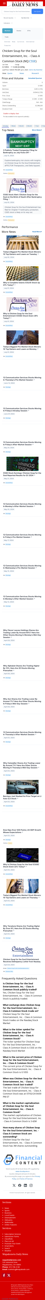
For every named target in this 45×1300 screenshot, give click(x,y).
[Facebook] (19, 1185)
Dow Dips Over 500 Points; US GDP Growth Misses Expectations (22, 831)
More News (36, 130)
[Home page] (25, 4)
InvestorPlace (9, 169)
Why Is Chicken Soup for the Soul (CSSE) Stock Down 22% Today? (21, 865)
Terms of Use (14, 1288)
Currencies (20, 42)
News (13, 42)
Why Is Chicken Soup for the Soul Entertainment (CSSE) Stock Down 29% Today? (20, 315)
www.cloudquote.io (23, 1171)
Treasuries (7, 45)
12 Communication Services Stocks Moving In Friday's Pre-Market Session (22, 536)
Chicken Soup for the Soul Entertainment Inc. (18, 968)
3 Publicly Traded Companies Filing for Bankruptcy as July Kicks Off (20, 151)
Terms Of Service (26, 1179)
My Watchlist (25, 18)
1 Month (21, 126)
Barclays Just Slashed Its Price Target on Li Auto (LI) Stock (22, 797)
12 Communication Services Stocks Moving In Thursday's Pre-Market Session (22, 378)
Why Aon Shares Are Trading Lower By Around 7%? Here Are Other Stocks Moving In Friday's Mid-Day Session (22, 701)
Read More (36, 232)
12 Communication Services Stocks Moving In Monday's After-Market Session (22, 505)
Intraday (5, 126)
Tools (6, 37)
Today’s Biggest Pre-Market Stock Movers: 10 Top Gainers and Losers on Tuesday (22, 253)
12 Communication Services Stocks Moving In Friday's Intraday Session (22, 409)
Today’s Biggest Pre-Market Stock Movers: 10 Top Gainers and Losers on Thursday (22, 896)
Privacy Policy (22, 1288)
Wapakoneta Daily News (26, 1285)
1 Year (37, 126)
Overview (7, 42)
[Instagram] (31, 1185)
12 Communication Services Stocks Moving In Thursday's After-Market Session (22, 733)
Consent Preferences (10, 1299)
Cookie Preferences (25, 1290)
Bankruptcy (11, 173)
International (30, 42)
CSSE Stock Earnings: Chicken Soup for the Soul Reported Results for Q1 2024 (22, 474)
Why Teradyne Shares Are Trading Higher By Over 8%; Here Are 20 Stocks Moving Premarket (21, 928)
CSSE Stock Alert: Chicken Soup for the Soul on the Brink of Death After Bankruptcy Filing (22, 196)
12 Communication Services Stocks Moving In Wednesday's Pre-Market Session (22, 567)
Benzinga (8, 387)
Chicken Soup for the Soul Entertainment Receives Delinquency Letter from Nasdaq (21, 960)
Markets (7, 31)
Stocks (19, 31)
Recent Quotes (8, 18)
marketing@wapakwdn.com (19, 1269)
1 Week (13, 126)
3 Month (29, 126)
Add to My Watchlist (35, 70)
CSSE (32, 61)
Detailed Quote (34, 78)
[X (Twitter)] (14, 1185)
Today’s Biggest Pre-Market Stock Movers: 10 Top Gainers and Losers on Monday (22, 348)
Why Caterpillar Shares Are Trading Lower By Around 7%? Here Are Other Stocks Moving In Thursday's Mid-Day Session (21, 765)
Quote (9, 73)
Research (35, 73)
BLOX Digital (21, 1294)
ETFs (28, 31)
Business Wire (9, 971)
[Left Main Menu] (4, 3)
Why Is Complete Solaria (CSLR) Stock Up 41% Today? (21, 283)
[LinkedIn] (25, 1185)
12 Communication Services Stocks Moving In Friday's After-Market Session (22, 443)
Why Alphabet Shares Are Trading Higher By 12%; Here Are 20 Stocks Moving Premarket (21, 668)
